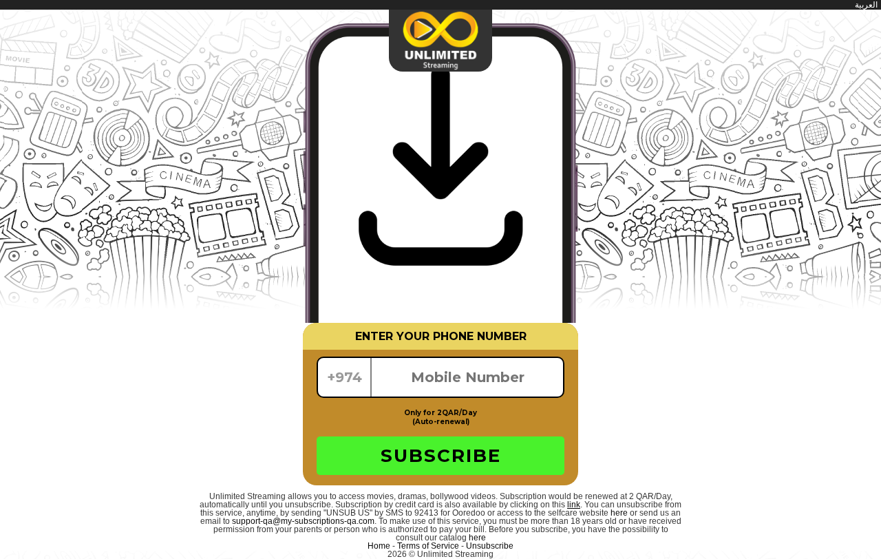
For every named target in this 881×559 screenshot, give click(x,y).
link (573, 504)
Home (379, 546)
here (619, 513)
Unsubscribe (489, 546)
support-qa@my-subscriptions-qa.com (303, 521)
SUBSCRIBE (441, 456)
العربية (866, 5)
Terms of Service (428, 546)
